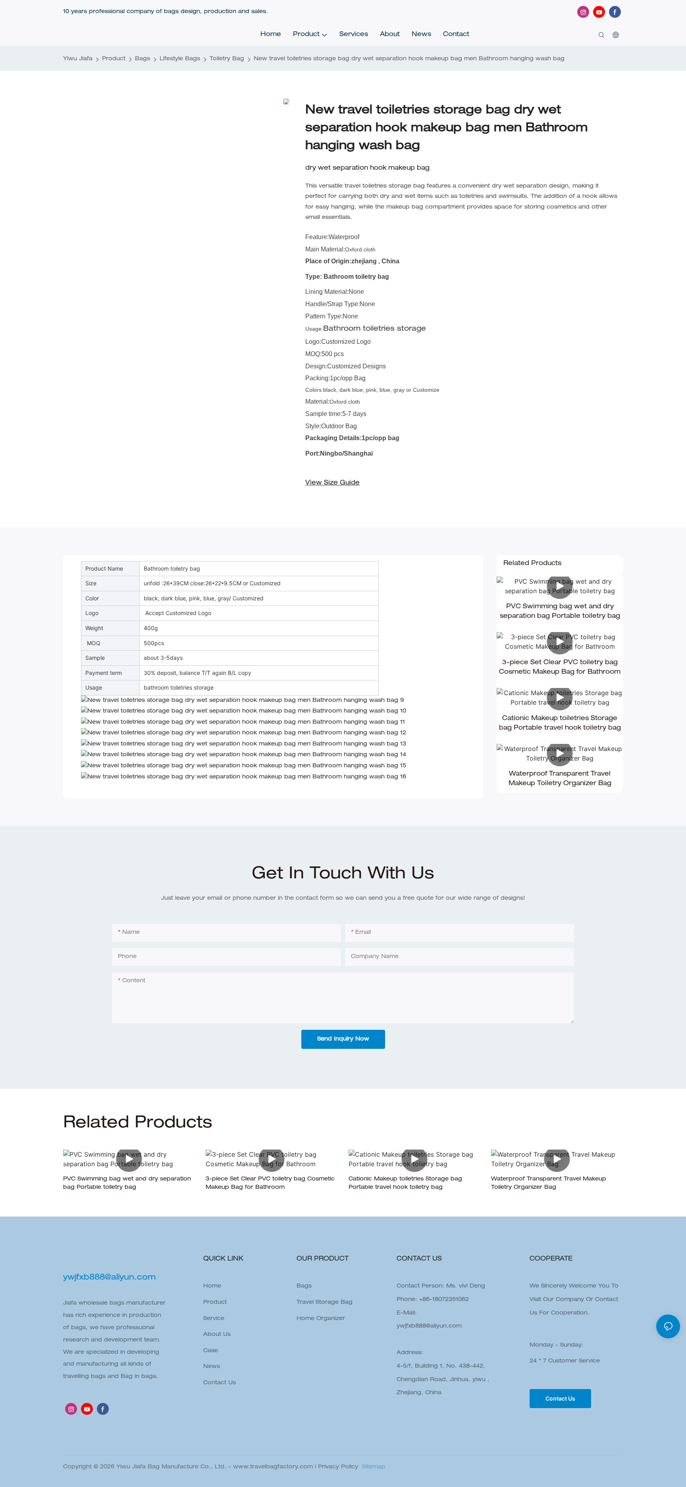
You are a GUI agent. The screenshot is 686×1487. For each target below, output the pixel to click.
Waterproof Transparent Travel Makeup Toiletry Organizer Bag (560, 779)
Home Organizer (321, 1319)
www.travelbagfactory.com (273, 1467)
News (211, 1367)
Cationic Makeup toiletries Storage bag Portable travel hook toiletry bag (560, 724)
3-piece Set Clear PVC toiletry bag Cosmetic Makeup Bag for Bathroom (559, 668)
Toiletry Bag (227, 59)
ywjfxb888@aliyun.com (429, 1326)
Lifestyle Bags (180, 59)
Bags (142, 59)
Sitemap (372, 1467)
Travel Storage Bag (325, 1302)
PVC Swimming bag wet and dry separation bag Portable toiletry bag (560, 612)
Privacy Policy (338, 1467)
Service (213, 1319)
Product (113, 59)
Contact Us (219, 1383)
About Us (217, 1335)
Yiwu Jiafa (77, 59)
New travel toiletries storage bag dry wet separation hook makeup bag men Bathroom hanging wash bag (409, 59)
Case (210, 1351)
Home (212, 1286)
